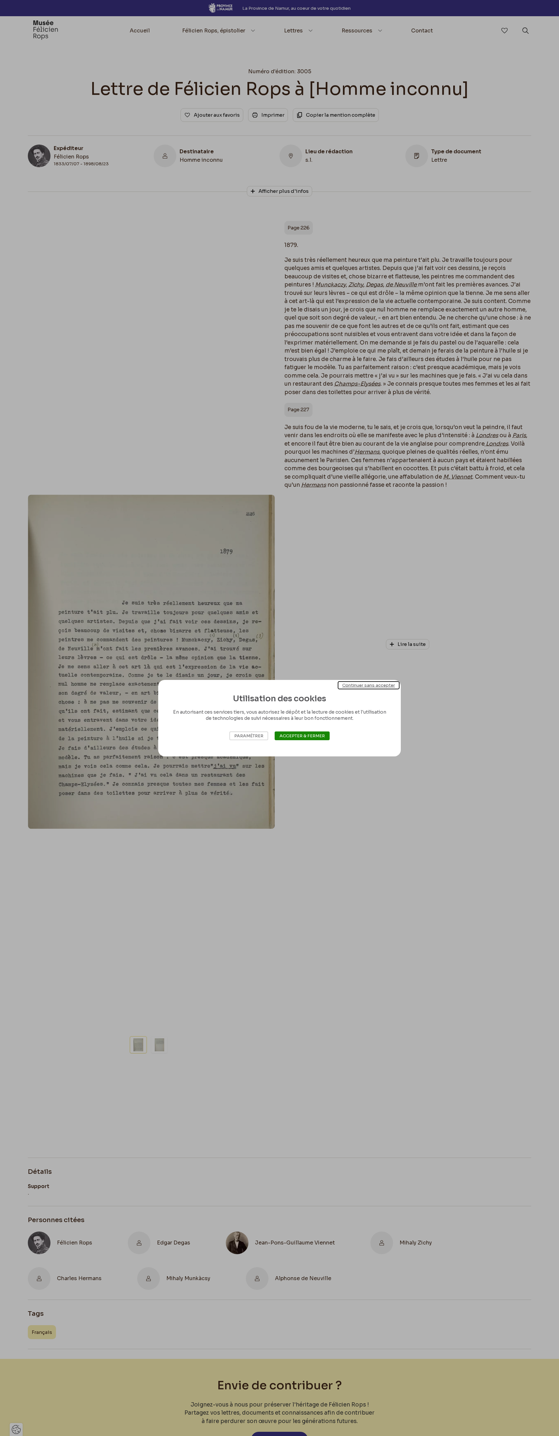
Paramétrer (248, 736)
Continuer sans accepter (368, 685)
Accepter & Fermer (302, 736)
